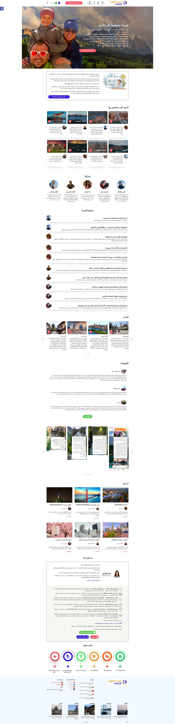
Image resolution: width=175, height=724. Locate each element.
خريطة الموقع (86, 722)
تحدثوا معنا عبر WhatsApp (86, 632)
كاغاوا (126, 703)
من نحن (103, 3)
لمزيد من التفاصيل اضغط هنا (58, 96)
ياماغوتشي (92, 703)
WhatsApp (58, 685)
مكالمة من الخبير (82, 637)
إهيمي (60, 703)
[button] (2, 8)
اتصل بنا (93, 637)
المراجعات (90, 3)
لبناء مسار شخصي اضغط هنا (73, 3)
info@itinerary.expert (56, 682)
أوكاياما (76, 703)
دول (94, 3)
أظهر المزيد (87, 416)
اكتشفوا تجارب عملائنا (87, 50)
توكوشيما (109, 703)
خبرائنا (98, 3)
